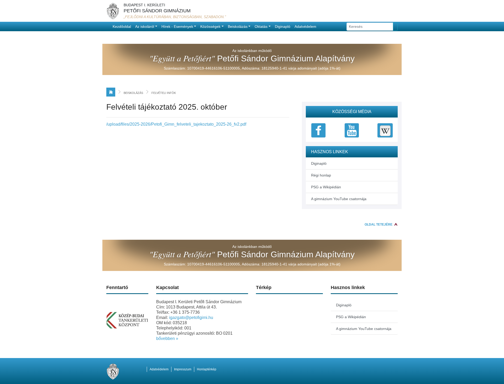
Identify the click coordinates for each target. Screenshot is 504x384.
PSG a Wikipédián (326, 187)
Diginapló (282, 26)
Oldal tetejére (378, 224)
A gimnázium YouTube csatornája (338, 199)
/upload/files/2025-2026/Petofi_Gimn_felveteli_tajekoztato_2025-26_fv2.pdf (176, 124)
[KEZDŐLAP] (110, 92)
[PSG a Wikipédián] (385, 130)
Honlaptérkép (206, 369)
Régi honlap (321, 175)
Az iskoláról (144, 26)
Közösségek (210, 26)
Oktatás (261, 26)
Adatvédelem (305, 26)
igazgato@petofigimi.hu (191, 317)
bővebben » (167, 338)
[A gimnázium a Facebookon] (318, 130)
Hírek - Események (177, 26)
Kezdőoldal (122, 26)
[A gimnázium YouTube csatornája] (351, 130)
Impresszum (182, 369)
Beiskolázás (238, 26)
